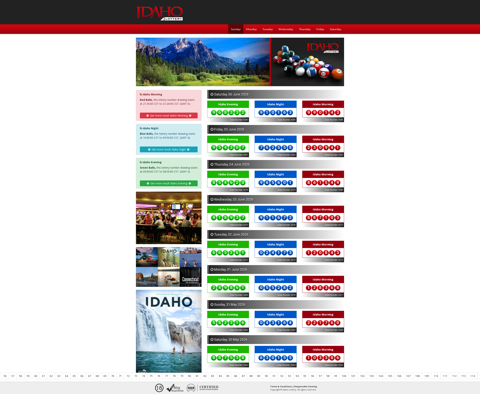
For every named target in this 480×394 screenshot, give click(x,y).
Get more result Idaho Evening (169, 183)
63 (58, 376)
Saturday (335, 29)
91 (274, 376)
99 (335, 376)
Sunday (236, 29)
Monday (251, 29)
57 (12, 376)
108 (417, 376)
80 (189, 376)
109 (426, 376)
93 (289, 376)
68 (97, 376)
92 (281, 376)
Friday (320, 29)
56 (5, 376)
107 (408, 376)
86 (235, 376)
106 (399, 376)
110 (436, 376)
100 (344, 376)
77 (166, 376)
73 (135, 376)
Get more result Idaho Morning (168, 115)
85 (228, 376)
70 (112, 376)
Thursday (305, 29)
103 (371, 376)
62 (51, 376)
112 (454, 376)
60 (35, 376)
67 (89, 376)
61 (43, 376)
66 (81, 376)
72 (128, 376)
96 (312, 376)
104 (381, 376)
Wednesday (285, 29)
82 (204, 376)
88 (251, 376)
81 (197, 376)
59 (28, 376)
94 (297, 376)
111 (445, 376)
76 (158, 376)
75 (151, 376)
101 (353, 376)
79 (181, 376)
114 (472, 376)
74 (143, 376)
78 (174, 376)
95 (304, 376)
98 (327, 376)
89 (258, 376)
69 (105, 376)
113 (463, 376)
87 (243, 376)
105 (390, 376)
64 (66, 376)
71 (120, 376)
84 (220, 376)
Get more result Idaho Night (169, 149)
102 (362, 376)
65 (74, 376)
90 (266, 376)
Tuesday (267, 29)
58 (20, 376)
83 (212, 376)
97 (320, 376)
